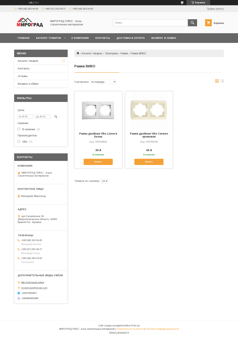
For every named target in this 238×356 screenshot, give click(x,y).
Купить (98, 161)
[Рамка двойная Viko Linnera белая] (98, 110)
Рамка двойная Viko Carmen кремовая (149, 135)
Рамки (124, 53)
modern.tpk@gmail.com (34, 287)
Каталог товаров (48, 38)
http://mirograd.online (32, 282)
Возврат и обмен (163, 38)
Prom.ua (135, 325)
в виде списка (222, 82)
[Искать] (192, 22)
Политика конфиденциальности (162, 329)
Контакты (102, 38)
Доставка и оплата (131, 38)
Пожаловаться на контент (130, 329)
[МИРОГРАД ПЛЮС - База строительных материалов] (30, 28)
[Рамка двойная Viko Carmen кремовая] (149, 110)
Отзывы (23, 76)
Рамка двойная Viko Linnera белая (98, 135)
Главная (23, 38)
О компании (80, 38)
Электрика (111, 53)
